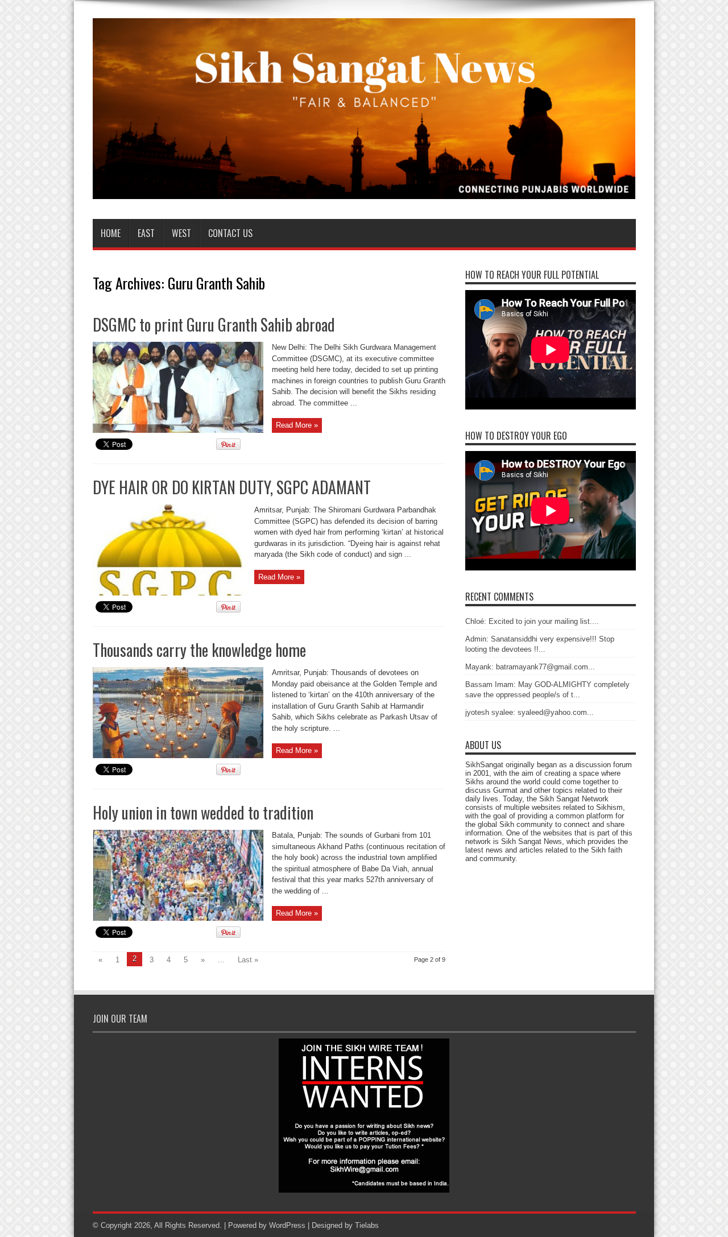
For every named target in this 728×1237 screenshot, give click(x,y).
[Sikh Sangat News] (364, 190)
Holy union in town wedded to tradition (203, 812)
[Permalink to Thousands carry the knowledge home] (178, 755)
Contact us (230, 233)
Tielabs (367, 1225)
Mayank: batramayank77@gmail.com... (530, 667)
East (146, 233)
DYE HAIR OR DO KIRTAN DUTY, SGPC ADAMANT (232, 487)
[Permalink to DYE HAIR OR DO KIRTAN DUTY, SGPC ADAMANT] (169, 593)
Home (111, 233)
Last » (248, 959)
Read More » (297, 425)
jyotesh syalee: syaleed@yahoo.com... (529, 712)
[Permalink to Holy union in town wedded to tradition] (178, 918)
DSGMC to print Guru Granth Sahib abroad (214, 324)
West (181, 233)
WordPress (287, 1225)
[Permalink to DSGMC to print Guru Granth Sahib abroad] (178, 430)
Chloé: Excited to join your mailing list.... (532, 621)
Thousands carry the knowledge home (199, 649)
